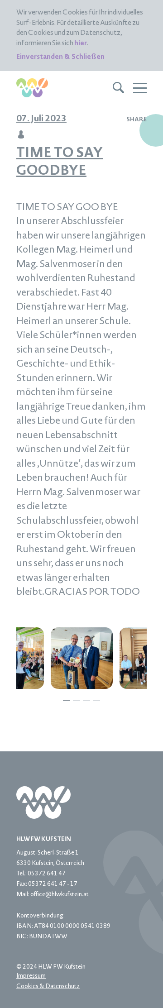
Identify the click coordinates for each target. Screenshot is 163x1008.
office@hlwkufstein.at (59, 894)
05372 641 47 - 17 (52, 884)
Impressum (31, 976)
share (136, 120)
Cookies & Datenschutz (48, 986)
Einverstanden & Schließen (60, 57)
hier (80, 44)
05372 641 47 (47, 874)
